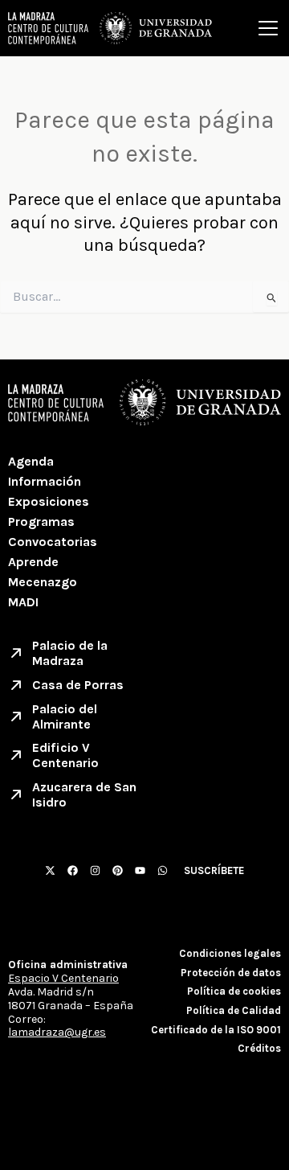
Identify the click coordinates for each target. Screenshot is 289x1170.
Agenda (31, 461)
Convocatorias (52, 541)
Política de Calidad (233, 1010)
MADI (23, 602)
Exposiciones (48, 501)
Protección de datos (231, 973)
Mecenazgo (42, 581)
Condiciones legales (230, 953)
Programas (41, 521)
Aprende (33, 561)
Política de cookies (234, 991)
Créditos (259, 1048)
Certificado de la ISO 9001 (216, 1030)
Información (44, 481)
